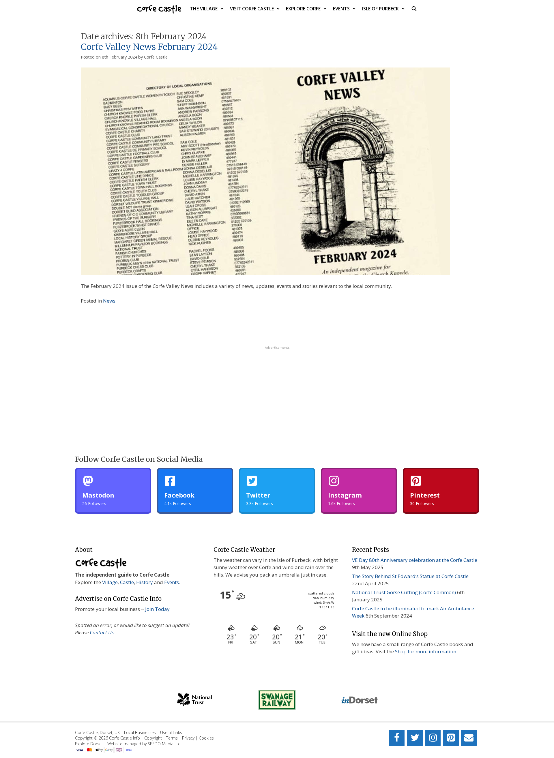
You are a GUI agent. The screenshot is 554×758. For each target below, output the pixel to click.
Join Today (157, 609)
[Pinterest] (450, 738)
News (109, 300)
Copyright (153, 738)
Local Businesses (140, 732)
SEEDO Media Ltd (164, 743)
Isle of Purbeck (380, 8)
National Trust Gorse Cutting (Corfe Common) (404, 592)
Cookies (206, 738)
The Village (204, 8)
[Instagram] (433, 738)
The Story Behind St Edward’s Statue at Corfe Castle (410, 576)
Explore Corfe (303, 8)
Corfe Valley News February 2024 (149, 46)
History (144, 582)
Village (110, 582)
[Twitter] (414, 738)
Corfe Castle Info (124, 738)
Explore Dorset (89, 743)
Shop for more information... (427, 651)
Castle (127, 582)
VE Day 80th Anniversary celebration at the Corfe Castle (414, 560)
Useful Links (171, 732)
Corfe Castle (159, 8)
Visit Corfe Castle (252, 8)
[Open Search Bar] (414, 8)
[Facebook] (397, 738)
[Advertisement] (277, 390)
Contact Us (102, 632)
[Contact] (469, 738)
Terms (172, 738)
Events (341, 8)
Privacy (188, 738)
